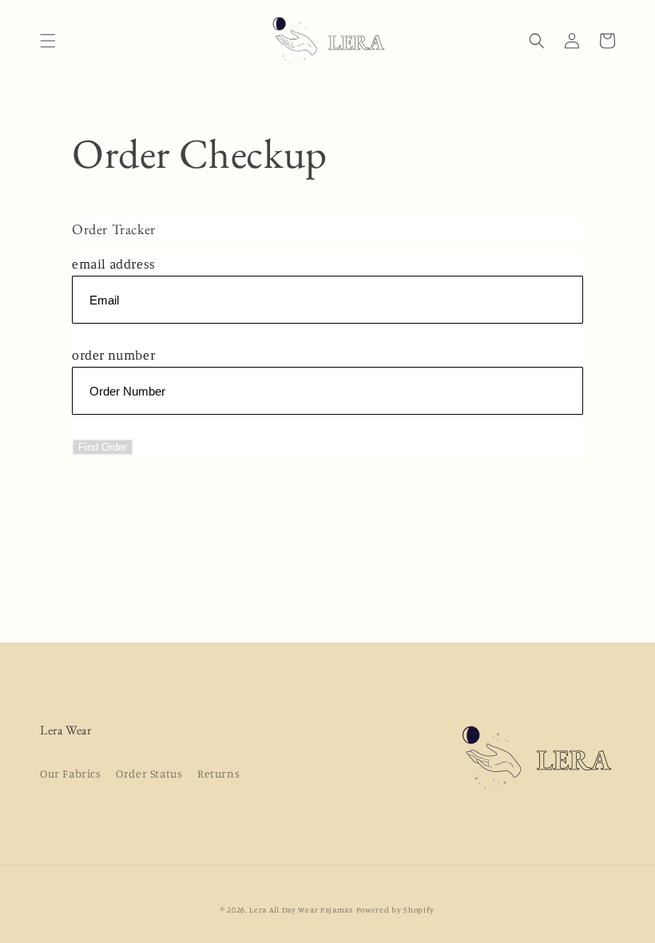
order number (113, 355)
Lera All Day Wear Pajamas (301, 909)
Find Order (102, 447)
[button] (48, 40)
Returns (218, 773)
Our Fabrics (70, 773)
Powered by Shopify (395, 909)
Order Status (149, 773)
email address (114, 264)
